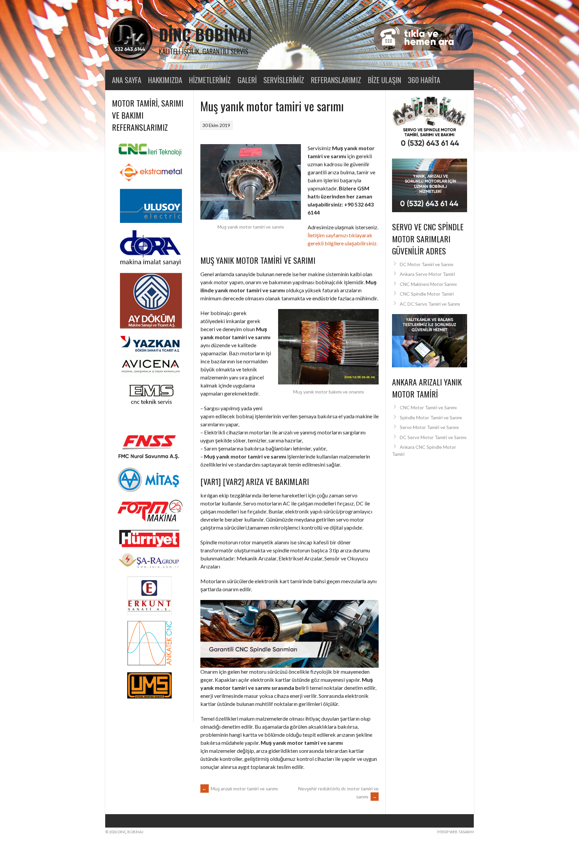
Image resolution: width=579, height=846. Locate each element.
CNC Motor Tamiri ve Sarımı (428, 407)
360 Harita (424, 79)
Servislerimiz (283, 79)
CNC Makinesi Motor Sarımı (428, 284)
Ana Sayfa (126, 79)
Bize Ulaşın (384, 79)
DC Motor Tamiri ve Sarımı (426, 264)
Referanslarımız (336, 79)
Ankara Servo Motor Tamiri (427, 274)
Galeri (247, 79)
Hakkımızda (165, 79)
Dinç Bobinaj (205, 34)
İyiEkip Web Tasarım (455, 832)
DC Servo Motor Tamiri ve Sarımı (433, 437)
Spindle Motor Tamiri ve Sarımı (431, 417)
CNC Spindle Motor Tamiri (427, 294)
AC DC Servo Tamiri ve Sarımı (430, 304)
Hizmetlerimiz (210, 79)
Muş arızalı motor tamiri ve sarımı (240, 788)
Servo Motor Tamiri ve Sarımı (429, 427)
